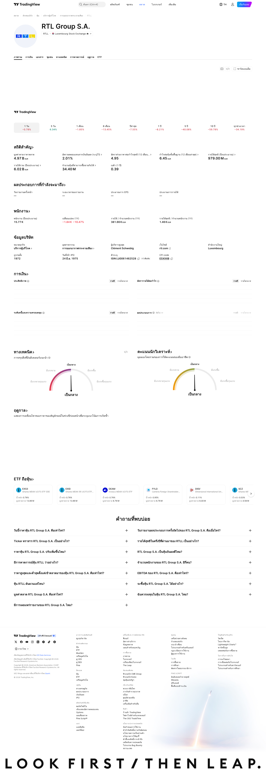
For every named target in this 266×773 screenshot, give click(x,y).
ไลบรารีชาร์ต (224, 641)
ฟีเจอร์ (125, 638)
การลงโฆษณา (224, 659)
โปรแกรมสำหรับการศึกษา (229, 668)
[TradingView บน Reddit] (55, 642)
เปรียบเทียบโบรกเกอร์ (132, 662)
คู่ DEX (79, 662)
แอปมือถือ (80, 727)
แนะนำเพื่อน (176, 644)
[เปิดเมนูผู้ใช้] (232, 4)
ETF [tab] (100, 57)
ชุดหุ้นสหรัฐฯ (128, 680)
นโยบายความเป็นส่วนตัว (133, 733)
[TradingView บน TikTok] (49, 642)
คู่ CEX (79, 659)
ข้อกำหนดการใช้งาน (132, 727)
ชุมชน (129, 4)
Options (79, 712)
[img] (87, 33)
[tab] (112, 281)
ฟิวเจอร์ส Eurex (129, 677)
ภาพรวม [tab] (18, 57)
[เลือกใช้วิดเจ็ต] (227, 68)
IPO (78, 697)
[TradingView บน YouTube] (27, 642)
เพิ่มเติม (172, 4)
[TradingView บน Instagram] (32, 642)
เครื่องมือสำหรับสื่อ (131, 704)
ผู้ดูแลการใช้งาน (178, 653)
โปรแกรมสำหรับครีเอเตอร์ (182, 647)
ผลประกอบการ (82, 691)
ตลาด (142, 4)
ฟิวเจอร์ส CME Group (132, 674)
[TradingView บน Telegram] (43, 642)
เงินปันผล (80, 694)
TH (225, 4)
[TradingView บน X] (16, 642)
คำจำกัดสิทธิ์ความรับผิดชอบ (135, 730)
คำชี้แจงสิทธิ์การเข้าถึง (132, 739)
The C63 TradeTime (132, 718)
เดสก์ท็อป (80, 730)
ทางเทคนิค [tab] (61, 57)
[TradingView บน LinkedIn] (38, 642)
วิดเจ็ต (220, 638)
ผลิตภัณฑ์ (115, 4)
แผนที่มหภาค (81, 715)
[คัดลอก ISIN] (138, 258)
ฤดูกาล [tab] (90, 57)
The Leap (127, 665)
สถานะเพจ (127, 748)
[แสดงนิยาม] (36, 154)
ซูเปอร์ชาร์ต (81, 638)
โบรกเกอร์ (157, 4)
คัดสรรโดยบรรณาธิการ (181, 668)
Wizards (174, 680)
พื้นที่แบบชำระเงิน (178, 686)
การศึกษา (175, 665)
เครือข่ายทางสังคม (179, 638)
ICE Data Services (44, 655)
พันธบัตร (80, 653)
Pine (78, 665)
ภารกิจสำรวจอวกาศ (131, 691)
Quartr (47, 673)
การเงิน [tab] (29, 57)
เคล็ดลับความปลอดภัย (132, 742)
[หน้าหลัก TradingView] (27, 4)
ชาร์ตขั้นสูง (223, 647)
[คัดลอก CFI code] (171, 258)
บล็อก (125, 694)
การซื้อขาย (176, 662)
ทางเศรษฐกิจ (81, 688)
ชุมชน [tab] (50, 57)
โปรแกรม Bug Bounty (132, 745)
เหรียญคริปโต (82, 656)
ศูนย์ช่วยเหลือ (129, 697)
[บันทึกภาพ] (222, 68)
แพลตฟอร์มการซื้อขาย (227, 650)
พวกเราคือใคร (129, 688)
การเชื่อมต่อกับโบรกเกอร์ (228, 662)
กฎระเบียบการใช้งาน (180, 650)
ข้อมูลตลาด (128, 644)
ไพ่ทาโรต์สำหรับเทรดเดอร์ (134, 715)
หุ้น (77, 647)
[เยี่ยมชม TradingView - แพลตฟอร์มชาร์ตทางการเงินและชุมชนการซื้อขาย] (25, 112)
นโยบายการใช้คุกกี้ (131, 736)
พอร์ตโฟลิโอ (81, 706)
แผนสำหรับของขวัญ (131, 647)
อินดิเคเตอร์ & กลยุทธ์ (180, 677)
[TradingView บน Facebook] (21, 642)
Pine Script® (81, 718)
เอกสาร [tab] (39, 57)
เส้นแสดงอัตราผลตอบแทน (87, 709)
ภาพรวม (126, 656)
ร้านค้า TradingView (132, 712)
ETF (78, 650)
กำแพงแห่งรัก (176, 641)
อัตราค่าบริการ (129, 641)
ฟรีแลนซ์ (175, 683)
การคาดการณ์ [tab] (77, 57)
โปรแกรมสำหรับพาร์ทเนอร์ (229, 665)
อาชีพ (125, 700)
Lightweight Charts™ (227, 644)
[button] (122, 4)
